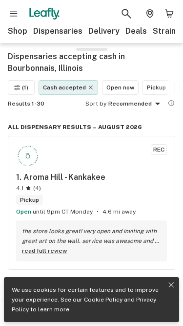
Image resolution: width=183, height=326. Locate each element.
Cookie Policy (103, 299)
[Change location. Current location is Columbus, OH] (150, 14)
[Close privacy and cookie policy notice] (171, 285)
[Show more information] (171, 103)
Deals (136, 31)
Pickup (156, 87)
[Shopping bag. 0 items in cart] (169, 14)
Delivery (104, 31)
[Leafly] (44, 14)
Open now (120, 87)
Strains (166, 31)
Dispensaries (57, 31)
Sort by (95, 103)
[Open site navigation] (14, 14)
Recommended (130, 103)
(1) (25, 87)
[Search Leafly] (126, 14)
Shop (17, 31)
